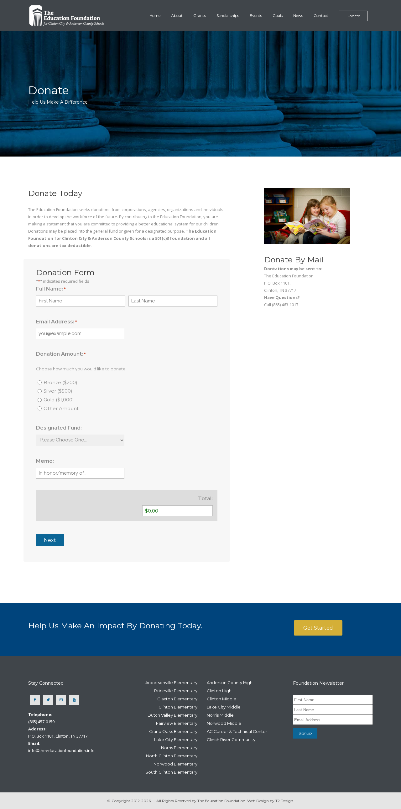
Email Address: (56, 322)
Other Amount (61, 408)
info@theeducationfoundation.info (61, 750)
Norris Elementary (179, 747)
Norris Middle (220, 715)
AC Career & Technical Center (237, 731)
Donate (353, 15)
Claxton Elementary (177, 698)
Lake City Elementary (175, 739)
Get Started (318, 628)
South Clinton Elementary (171, 772)
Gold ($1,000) (59, 400)
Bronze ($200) (60, 382)
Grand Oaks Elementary (173, 731)
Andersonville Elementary (171, 682)
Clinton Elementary (178, 706)
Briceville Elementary (175, 690)
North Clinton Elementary (171, 755)
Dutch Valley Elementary (172, 715)
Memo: (45, 461)
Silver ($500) (58, 391)
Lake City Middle (224, 706)
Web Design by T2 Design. (270, 800)
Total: (205, 499)
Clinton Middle (221, 698)
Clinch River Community (231, 739)
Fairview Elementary (176, 723)
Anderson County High (230, 682)
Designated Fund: (59, 428)
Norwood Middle (224, 723)
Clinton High (219, 690)
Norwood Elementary (175, 763)
